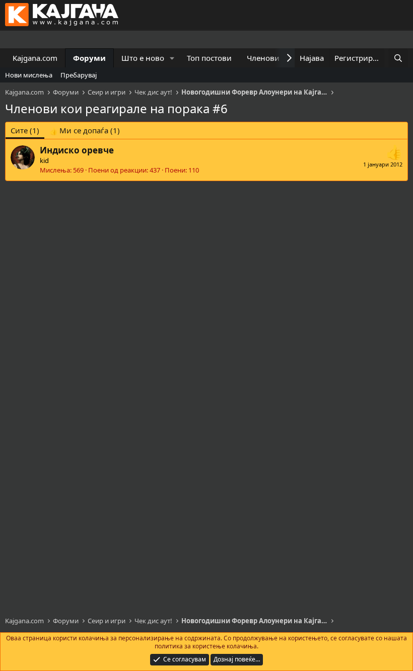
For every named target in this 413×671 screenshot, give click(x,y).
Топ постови (209, 58)
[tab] (84, 130)
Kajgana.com (35, 58)
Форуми (89, 58)
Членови (263, 58)
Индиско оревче (77, 150)
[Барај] (398, 58)
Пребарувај (78, 74)
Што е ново (142, 58)
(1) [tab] (25, 130)
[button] (172, 58)
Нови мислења (28, 74)
